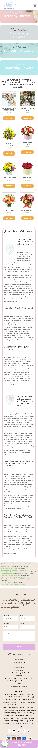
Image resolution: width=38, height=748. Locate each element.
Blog (26, 721)
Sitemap (31, 721)
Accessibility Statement (18, 694)
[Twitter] (14, 731)
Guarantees (18, 699)
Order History (14, 721)
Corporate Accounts (20, 697)
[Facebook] (9, 731)
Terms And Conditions (26, 705)
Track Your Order (25, 718)
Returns (21, 721)
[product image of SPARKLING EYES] (9, 168)
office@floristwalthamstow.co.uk (21, 681)
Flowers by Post (14, 718)
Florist (6, 718)
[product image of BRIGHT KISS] (9, 200)
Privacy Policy (21, 702)
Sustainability (14, 705)
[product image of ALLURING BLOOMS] (27, 133)
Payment (13, 702)
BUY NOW (9, 118)
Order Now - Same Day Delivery (22, 743)
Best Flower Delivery (16, 715)
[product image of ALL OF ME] (27, 168)
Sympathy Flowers (22, 713)
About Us (7, 694)
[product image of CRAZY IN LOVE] (27, 200)
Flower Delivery (8, 707)
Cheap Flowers (29, 715)
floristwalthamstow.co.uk (19, 686)
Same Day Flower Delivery (22, 707)
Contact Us (29, 694)
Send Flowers (20, 710)
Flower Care (9, 699)
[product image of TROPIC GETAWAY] (9, 133)
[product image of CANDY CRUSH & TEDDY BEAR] (9, 98)
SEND (19, 647)
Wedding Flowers (9, 713)
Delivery (30, 697)
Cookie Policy (8, 697)
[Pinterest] (28, 731)
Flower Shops (30, 710)
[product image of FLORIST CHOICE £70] (27, 98)
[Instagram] (19, 731)
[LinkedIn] (24, 731)
